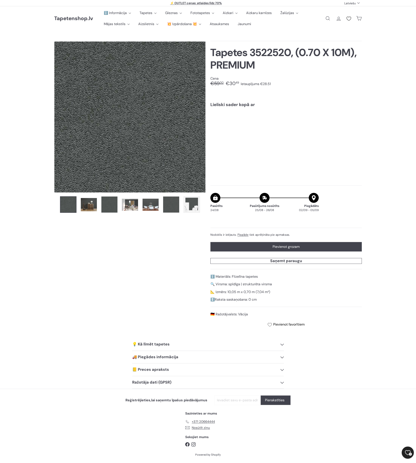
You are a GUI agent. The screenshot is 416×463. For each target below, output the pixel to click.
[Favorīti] (349, 18)
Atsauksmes (219, 24)
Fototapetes (200, 13)
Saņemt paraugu (286, 260)
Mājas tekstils (115, 24)
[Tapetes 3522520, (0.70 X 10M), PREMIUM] (286, 125)
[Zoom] (129, 117)
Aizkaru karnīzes (259, 13)
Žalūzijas (287, 13)
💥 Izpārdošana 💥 (182, 24)
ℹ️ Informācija (116, 13)
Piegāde (243, 235)
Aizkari (228, 13)
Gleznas (172, 13)
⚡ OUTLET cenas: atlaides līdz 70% (196, 3)
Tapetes (146, 13)
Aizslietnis (146, 24)
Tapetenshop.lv (73, 18)
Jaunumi (244, 24)
